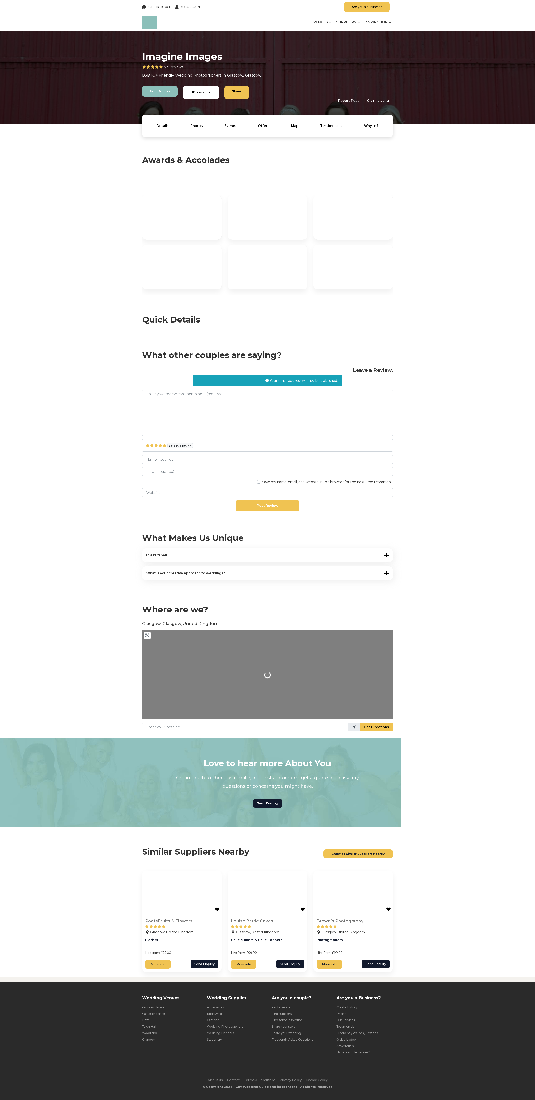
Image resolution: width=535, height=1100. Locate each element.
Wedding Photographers (225, 1026)
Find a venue (281, 1007)
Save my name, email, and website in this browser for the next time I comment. (327, 482)
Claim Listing (378, 101)
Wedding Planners (220, 1033)
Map (294, 126)
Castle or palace (153, 1014)
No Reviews (173, 67)
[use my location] (354, 727)
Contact (233, 1080)
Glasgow (235, 75)
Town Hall (149, 1026)
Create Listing (346, 1007)
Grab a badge (346, 1039)
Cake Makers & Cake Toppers (257, 940)
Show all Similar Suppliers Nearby (358, 854)
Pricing (341, 1014)
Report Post (348, 101)
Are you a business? (367, 7)
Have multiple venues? (353, 1052)
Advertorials (345, 1046)
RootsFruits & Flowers (168, 920)
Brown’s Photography (340, 920)
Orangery (149, 1039)
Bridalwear (214, 1014)
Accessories (215, 1007)
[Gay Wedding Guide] (149, 28)
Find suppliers (282, 1014)
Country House (153, 1007)
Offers (263, 126)
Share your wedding (286, 1033)
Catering (213, 1020)
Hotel (146, 1020)
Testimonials (331, 126)
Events (230, 126)
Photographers (208, 75)
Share (236, 91)
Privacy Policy (291, 1080)
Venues (320, 22)
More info (158, 964)
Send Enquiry (160, 91)
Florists (151, 940)
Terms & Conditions (259, 1080)
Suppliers (346, 22)
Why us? (371, 126)
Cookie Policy (316, 1080)
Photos (196, 126)
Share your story (284, 1026)
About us (215, 1080)
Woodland (149, 1033)
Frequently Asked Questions (292, 1039)
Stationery (214, 1039)
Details (163, 126)
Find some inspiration (287, 1020)
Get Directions (376, 727)
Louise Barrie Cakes (252, 920)
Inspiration (376, 22)
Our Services (345, 1020)
